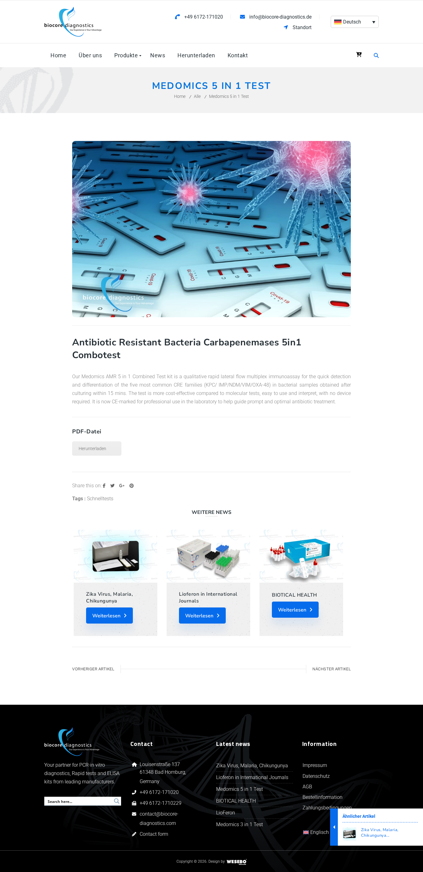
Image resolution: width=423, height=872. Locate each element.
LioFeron (225, 813)
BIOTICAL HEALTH (294, 595)
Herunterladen (92, 448)
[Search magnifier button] (116, 801)
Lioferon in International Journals (208, 597)
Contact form (154, 834)
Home (179, 96)
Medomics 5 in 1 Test (239, 789)
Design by (216, 861)
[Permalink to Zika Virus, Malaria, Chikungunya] (115, 556)
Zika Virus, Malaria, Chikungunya (109, 597)
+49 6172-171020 (159, 792)
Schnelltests (100, 499)
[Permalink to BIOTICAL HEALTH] (301, 556)
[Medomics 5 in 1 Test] (211, 315)
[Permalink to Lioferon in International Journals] (208, 556)
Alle (197, 96)
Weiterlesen (106, 615)
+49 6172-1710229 (160, 803)
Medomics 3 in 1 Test (239, 824)
